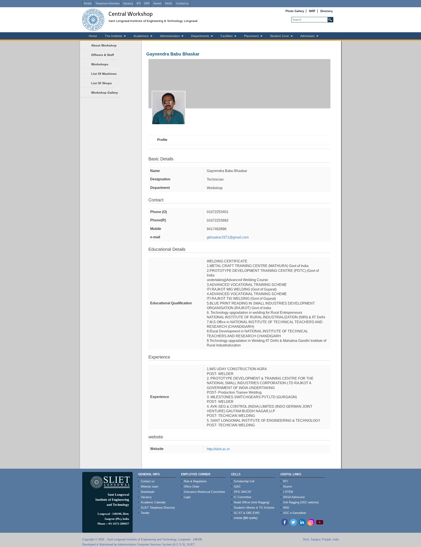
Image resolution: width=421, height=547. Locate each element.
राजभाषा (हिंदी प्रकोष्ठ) (245, 518)
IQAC (237, 486)
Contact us (182, 3)
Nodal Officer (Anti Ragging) (251, 502)
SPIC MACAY (243, 491)
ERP (147, 3)
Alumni (157, 3)
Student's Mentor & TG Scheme (254, 507)
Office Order (191, 486)
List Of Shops (101, 83)
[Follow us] (293, 524)
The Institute (113, 36)
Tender (88, 3)
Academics (141, 36)
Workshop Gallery (104, 92)
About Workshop (104, 45)
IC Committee (242, 497)
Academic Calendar (153, 502)
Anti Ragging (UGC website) (301, 502)
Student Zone (279, 36)
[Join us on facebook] (284, 524)
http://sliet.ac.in (218, 449)
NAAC (169, 3)
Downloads (148, 491)
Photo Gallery (294, 11)
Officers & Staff (102, 55)
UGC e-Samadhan (294, 513)
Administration (170, 36)
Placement (251, 36)
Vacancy (128, 3)
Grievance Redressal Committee (204, 491)
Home (93, 36)
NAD (286, 507)
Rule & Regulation (195, 481)
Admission (307, 36)
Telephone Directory (107, 3)
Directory (326, 11)
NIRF (312, 11)
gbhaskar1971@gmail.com (228, 237)
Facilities (227, 36)
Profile (162, 140)
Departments (200, 36)
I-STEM (288, 491)
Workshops (99, 64)
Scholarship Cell (244, 481)
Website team (149, 486)
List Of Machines (104, 73)
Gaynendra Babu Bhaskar (173, 54)
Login (187, 497)
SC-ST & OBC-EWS (247, 513)
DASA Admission (294, 497)
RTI (139, 3)
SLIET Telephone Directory (158, 507)
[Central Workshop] (93, 20)
